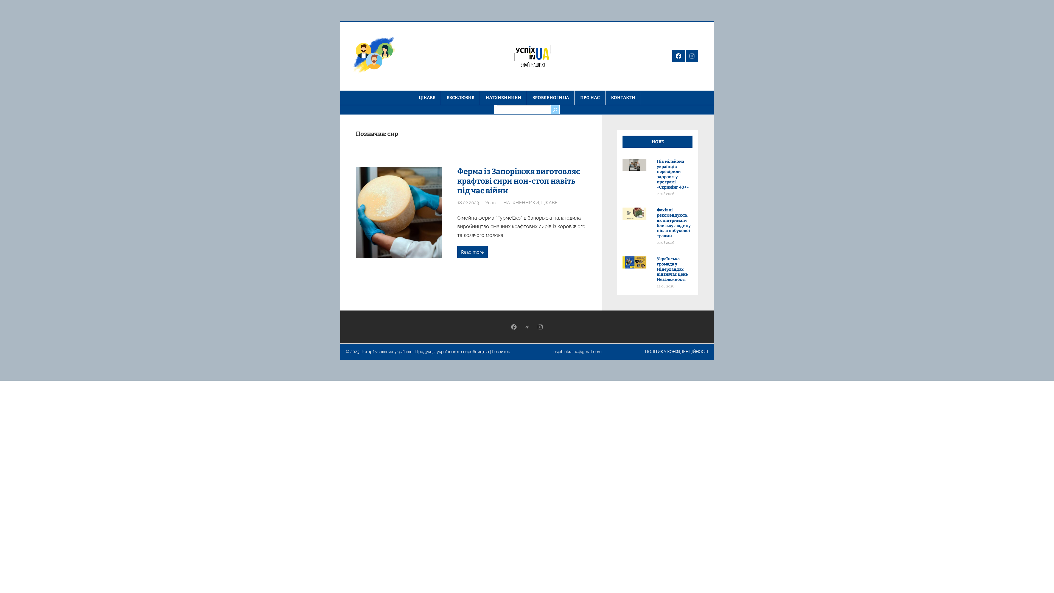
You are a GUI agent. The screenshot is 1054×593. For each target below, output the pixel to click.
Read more (472, 252)
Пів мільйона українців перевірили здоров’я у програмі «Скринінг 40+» (673, 174)
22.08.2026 (665, 194)
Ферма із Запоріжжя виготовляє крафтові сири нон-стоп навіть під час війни (518, 181)
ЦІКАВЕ (549, 202)
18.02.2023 (468, 202)
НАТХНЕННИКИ (521, 202)
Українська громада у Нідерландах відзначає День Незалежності (672, 269)
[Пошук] (555, 109)
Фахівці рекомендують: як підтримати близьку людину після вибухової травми (674, 223)
